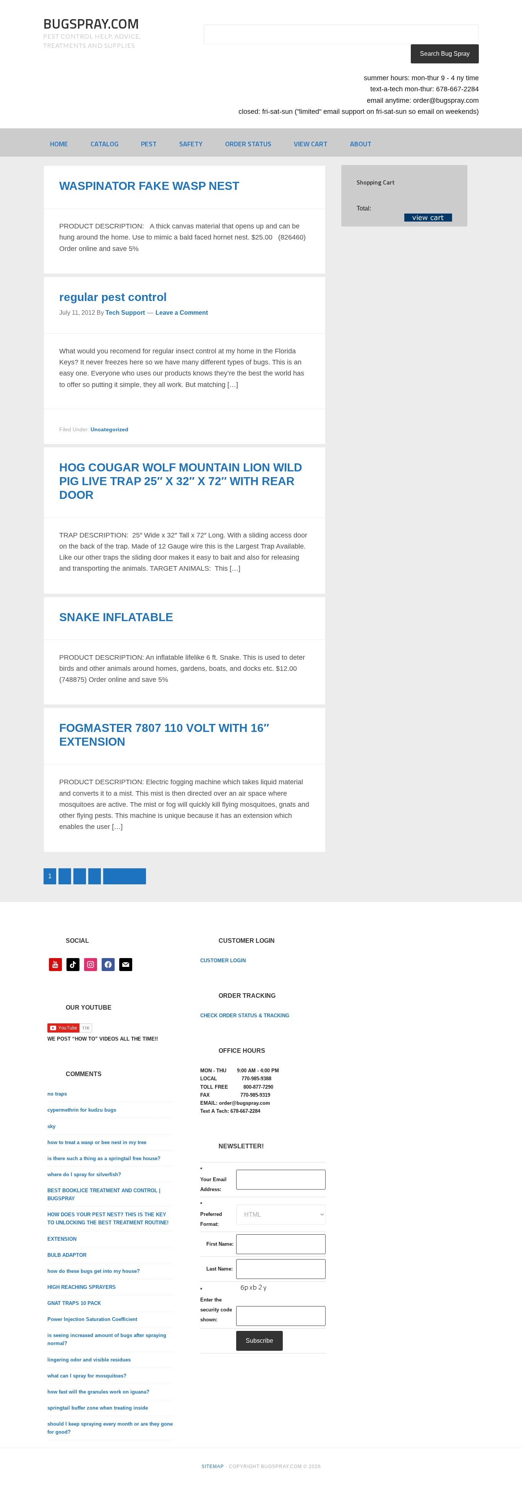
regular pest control (113, 297)
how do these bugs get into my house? (93, 1271)
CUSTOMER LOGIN (223, 960)
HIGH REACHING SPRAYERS (81, 1287)
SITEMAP (212, 1466)
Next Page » (124, 876)
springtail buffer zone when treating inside (97, 1408)
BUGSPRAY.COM (91, 23)
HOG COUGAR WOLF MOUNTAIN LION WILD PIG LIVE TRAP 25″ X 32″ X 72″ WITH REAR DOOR (180, 481)
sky (51, 1126)
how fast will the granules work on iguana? (98, 1392)
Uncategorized (109, 429)
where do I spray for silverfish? (84, 1174)
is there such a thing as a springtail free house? (103, 1158)
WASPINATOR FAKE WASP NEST (149, 186)
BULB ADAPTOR (66, 1255)
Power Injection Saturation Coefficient (92, 1319)
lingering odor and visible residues (89, 1360)
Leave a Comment (182, 312)
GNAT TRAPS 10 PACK (74, 1303)
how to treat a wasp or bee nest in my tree (96, 1142)
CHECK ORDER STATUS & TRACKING (244, 1015)
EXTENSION (61, 1239)
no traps (57, 1094)
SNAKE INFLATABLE (116, 617)
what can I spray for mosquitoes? (86, 1376)
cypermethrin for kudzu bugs (81, 1110)
